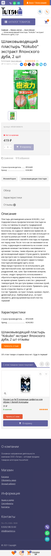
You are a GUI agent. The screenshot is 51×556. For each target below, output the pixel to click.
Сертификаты (7, 503)
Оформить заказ (8, 480)
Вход (31, 3)
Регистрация (40, 3)
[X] (29, 64)
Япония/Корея (9, 178)
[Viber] (33, 64)
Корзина (5, 476)
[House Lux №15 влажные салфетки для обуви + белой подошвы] (25, 384)
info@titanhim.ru (8, 531)
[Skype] (41, 64)
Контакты (5, 507)
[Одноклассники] (25, 64)
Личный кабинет (8, 483)
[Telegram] (45, 64)
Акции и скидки (7, 500)
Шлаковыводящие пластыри (34, 178)
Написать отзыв (11, 346)
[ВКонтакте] (21, 64)
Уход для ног (16, 61)
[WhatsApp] (37, 64)
